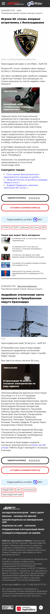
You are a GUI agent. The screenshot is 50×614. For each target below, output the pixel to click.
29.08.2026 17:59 (8, 286)
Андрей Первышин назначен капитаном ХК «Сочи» (21, 186)
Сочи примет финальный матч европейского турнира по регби (21, 175)
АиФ (3, 338)
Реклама (7, 516)
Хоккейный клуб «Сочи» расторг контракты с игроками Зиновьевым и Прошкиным (27, 249)
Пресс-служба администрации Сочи (18, 59)
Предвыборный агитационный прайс (23, 529)
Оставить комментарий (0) (25, 208)
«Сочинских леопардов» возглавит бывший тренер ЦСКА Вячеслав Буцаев (28, 256)
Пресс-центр (37, 512)
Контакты (30, 526)
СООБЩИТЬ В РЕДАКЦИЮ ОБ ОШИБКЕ (21, 533)
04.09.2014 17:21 (8, 10)
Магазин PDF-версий (25, 516)
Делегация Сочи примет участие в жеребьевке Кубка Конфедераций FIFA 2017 (27, 273)
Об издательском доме (15, 512)
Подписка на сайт (12, 526)
